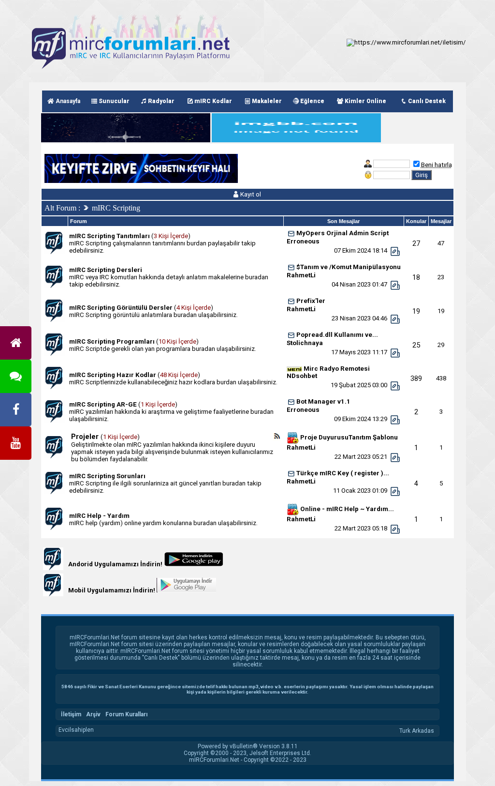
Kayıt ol (250, 194)
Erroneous (303, 241)
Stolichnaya (305, 343)
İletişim (71, 714)
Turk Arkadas (416, 730)
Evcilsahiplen (76, 729)
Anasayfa (67, 101)
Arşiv (93, 714)
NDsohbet (302, 375)
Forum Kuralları (126, 714)
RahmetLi (301, 275)
